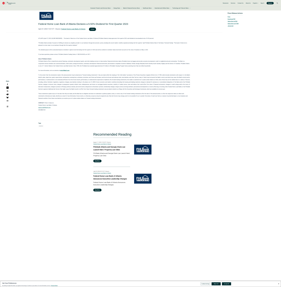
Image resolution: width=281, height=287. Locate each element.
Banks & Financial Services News (131, 8)
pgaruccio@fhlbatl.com (44, 107)
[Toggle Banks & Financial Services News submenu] (141, 8)
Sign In (262, 3)
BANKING (41, 126)
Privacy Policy (54, 285)
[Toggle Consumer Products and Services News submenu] (112, 8)
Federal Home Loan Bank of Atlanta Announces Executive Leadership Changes (110, 177)
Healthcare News (147, 8)
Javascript (230, 26)
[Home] (9, 3)
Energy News (116, 8)
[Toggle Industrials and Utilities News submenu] (171, 8)
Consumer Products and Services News (100, 8)
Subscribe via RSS (232, 21)
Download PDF (231, 19)
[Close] (278, 283)
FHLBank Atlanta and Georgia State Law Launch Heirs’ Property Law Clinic (109, 148)
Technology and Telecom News (180, 8)
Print (229, 17)
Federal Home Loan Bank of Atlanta (73, 29)
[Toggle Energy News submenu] (121, 8)
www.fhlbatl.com (64, 70)
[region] (140, 284)
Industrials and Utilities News (161, 8)
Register (270, 3)
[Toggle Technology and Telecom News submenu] (190, 8)
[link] (225, 3)
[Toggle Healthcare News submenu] (153, 8)
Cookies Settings (205, 283)
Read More (97, 161)
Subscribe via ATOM (233, 23)
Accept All (226, 283)
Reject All (216, 283)
